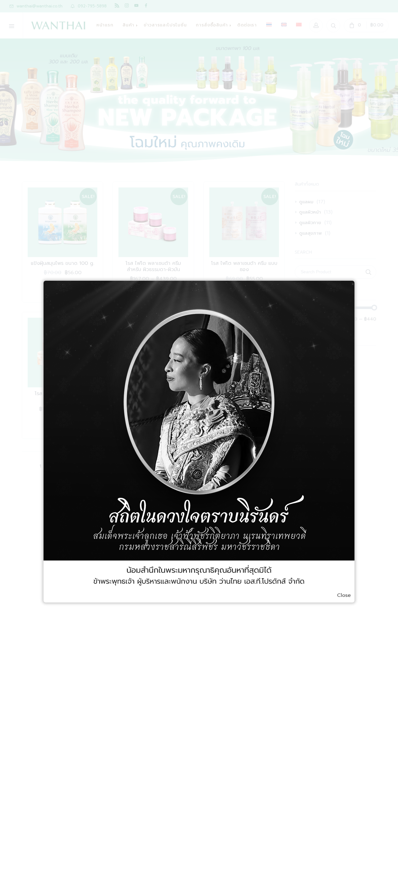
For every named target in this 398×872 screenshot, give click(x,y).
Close (344, 595)
